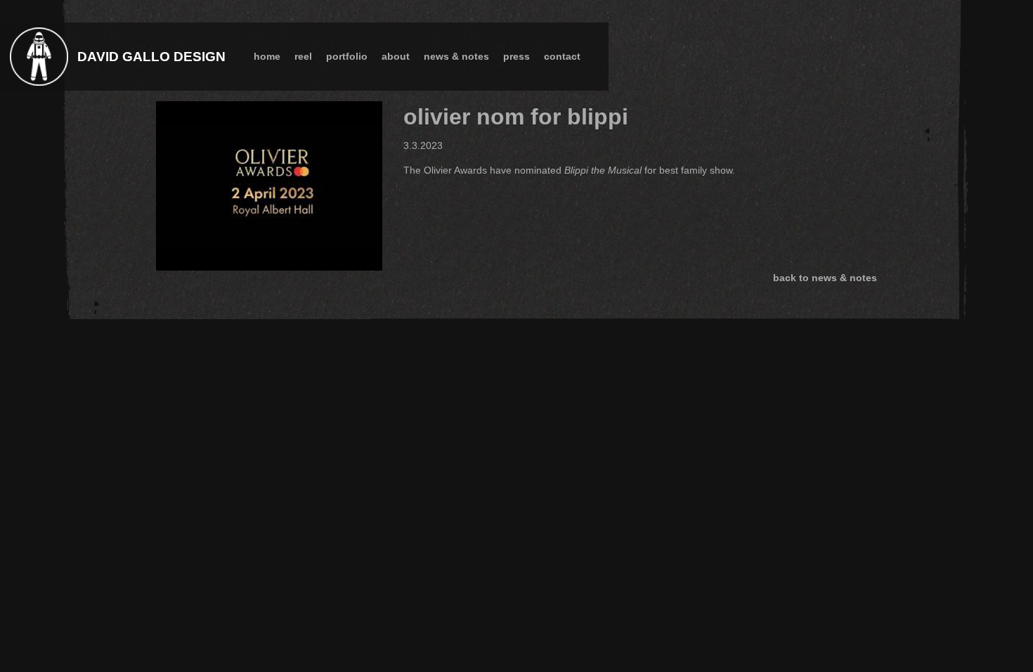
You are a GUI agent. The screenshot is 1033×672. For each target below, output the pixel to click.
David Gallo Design (151, 56)
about (396, 56)
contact (562, 56)
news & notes (456, 56)
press (516, 56)
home (267, 56)
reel (303, 56)
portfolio (347, 56)
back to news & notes (825, 277)
